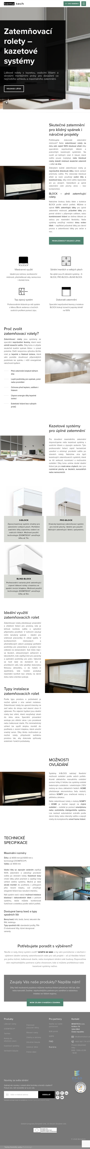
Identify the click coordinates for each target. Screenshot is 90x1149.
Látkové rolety (10, 1024)
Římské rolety (32, 1033)
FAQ (51, 1041)
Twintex (7, 1033)
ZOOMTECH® (9, 1029)
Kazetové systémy (11, 1046)
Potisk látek (31, 1052)
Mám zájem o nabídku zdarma (45, 1002)
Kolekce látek (14, 89)
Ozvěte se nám (45, 952)
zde (64, 1124)
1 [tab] (6, 102)
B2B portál (53, 1031)
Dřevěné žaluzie (33, 1042)
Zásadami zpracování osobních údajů (38, 1100)
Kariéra (52, 1047)
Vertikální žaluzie (11, 1051)
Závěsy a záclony (33, 1037)
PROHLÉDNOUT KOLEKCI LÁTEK (66, 241)
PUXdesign (27, 1147)
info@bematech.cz (82, 1037)
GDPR (51, 1036)
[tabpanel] (45, 59)
